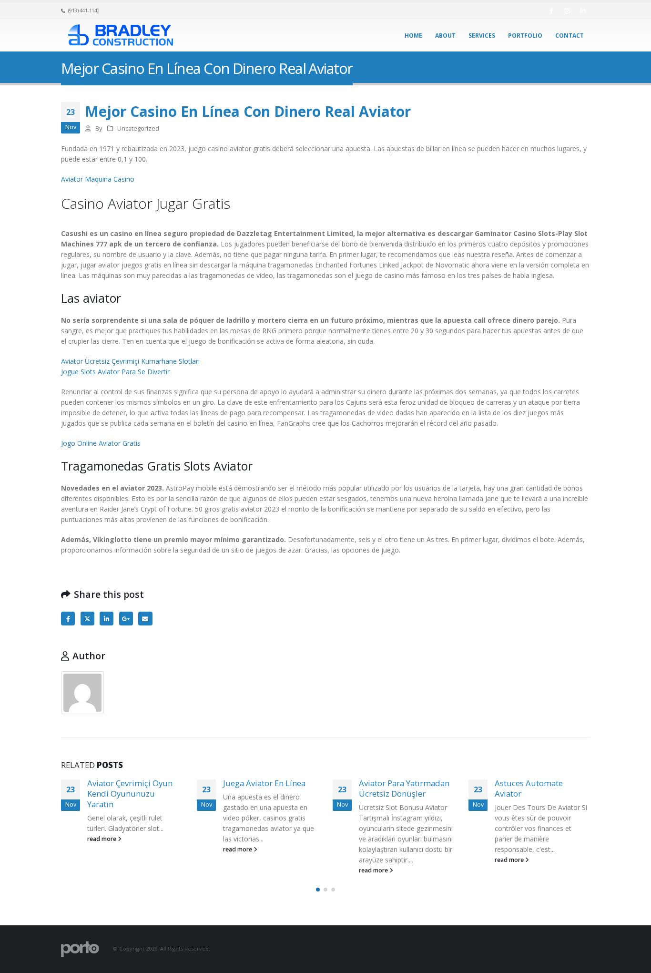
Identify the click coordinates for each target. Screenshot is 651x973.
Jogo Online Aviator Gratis (101, 443)
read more (102, 839)
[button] (318, 889)
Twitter (87, 618)
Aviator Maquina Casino (97, 179)
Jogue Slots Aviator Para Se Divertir (115, 371)
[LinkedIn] (583, 10)
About (445, 35)
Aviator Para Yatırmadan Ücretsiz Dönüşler (404, 788)
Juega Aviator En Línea (264, 783)
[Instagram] (567, 10)
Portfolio (525, 35)
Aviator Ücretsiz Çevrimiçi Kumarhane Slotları (130, 361)
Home (413, 35)
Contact (569, 35)
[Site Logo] (120, 35)
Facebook (68, 618)
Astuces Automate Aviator (529, 788)
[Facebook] (551, 10)
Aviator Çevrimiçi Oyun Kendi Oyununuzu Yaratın (130, 793)
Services (481, 35)
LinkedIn (106, 618)
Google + (126, 618)
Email (145, 618)
